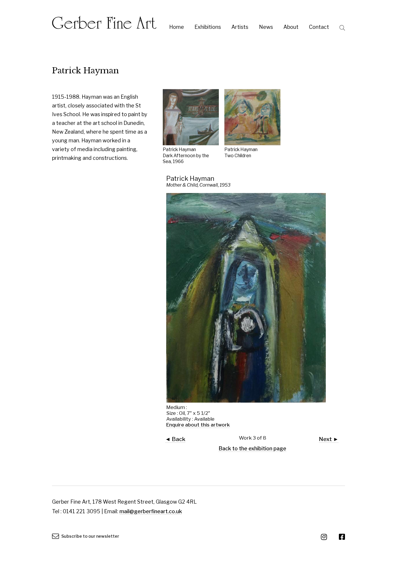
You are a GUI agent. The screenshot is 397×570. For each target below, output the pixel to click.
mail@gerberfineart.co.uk (150, 511)
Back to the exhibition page (252, 448)
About (290, 27)
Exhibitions (207, 27)
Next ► (329, 439)
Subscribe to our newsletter (89, 536)
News (266, 27)
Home (176, 27)
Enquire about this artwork (198, 425)
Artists (239, 27)
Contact (319, 27)
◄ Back (175, 439)
